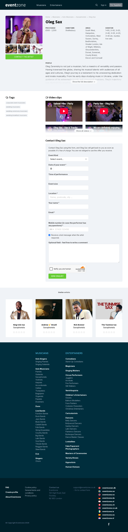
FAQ (7, 487)
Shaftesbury (71, 30)
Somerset (96, 52)
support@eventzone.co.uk (84, 487)
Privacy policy (31, 496)
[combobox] (68, 197)
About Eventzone (13, 497)
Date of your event (57, 165)
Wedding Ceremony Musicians (16, 111)
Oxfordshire (90, 36)
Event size (53, 184)
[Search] (96, 4)
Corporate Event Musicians (15, 103)
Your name (53, 203)
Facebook (109, 524)
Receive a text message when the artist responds (67, 236)
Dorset (88, 52)
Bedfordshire (91, 41)
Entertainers (56, 5)
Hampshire (90, 33)
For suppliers (115, 5)
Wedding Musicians (13, 107)
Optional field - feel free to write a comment (68, 242)
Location (53, 193)
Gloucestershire (92, 50)
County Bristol (91, 55)
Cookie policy (30, 487)
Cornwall (98, 58)
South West (90, 30)
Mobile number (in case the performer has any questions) (67, 224)
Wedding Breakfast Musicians (16, 115)
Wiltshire (97, 47)
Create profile (12, 492)
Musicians (41, 5)
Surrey (95, 39)
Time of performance (58, 174)
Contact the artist (24, 57)
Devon (88, 58)
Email (51, 212)
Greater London (92, 44)
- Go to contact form (81, 490)
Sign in (103, 5)
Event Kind (53, 155)
